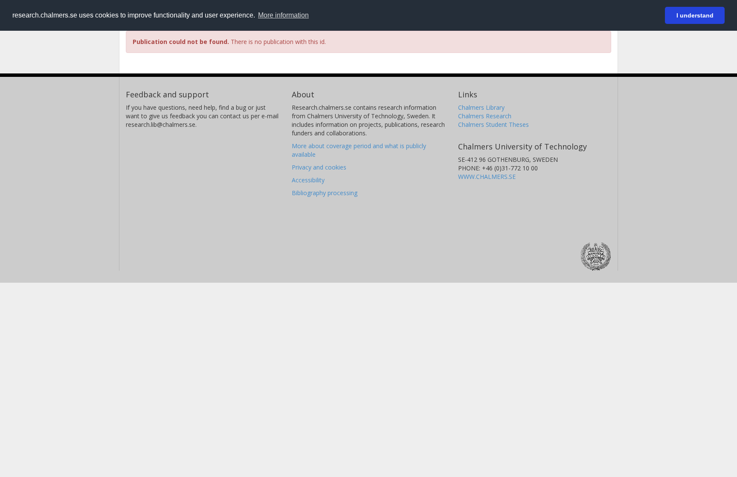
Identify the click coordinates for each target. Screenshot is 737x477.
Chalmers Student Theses (493, 124)
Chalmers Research (484, 116)
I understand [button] (695, 15)
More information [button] (283, 15)
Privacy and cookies (319, 167)
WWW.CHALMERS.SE (487, 177)
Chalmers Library (481, 107)
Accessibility (308, 180)
